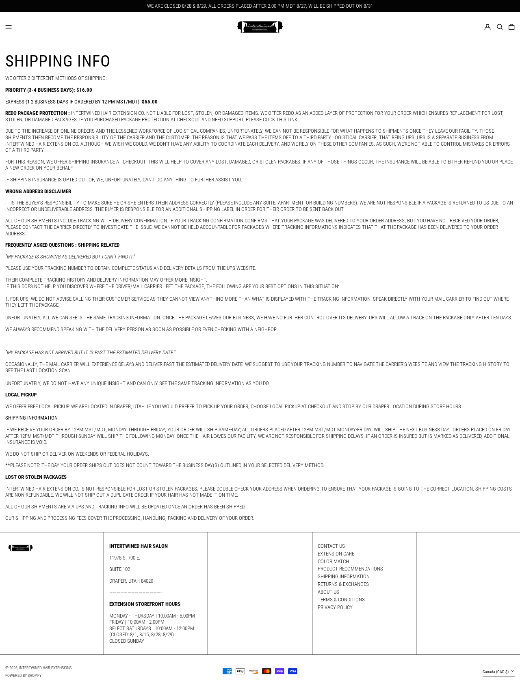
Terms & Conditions (341, 599)
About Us (328, 592)
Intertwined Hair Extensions (45, 667)
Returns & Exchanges (343, 584)
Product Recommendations (350, 569)
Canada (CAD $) (496, 671)
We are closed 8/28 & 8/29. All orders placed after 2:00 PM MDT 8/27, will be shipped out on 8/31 (260, 6)
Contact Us (331, 546)
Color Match (333, 561)
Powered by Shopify (23, 675)
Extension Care (336, 554)
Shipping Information (344, 576)
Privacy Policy (335, 607)
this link (286, 119)
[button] (499, 26)
